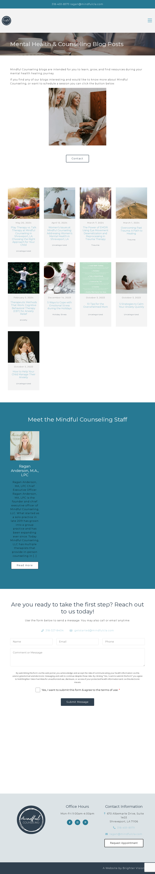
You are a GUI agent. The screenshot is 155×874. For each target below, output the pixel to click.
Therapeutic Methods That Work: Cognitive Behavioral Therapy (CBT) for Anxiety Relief (23, 308)
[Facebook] (69, 822)
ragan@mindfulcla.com (86, 4)
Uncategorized (23, 251)
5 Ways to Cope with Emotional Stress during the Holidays (59, 305)
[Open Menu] (150, 20)
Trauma (95, 245)
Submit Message (77, 702)
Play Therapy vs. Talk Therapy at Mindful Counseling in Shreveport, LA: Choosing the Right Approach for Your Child (23, 236)
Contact (77, 158)
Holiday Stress (60, 314)
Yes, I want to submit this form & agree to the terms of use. (81, 689)
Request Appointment (124, 843)
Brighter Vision (134, 868)
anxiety (23, 320)
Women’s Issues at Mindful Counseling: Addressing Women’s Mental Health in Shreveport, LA (59, 233)
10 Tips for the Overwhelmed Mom (95, 305)
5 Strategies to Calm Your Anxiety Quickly (131, 305)
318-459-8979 (60, 4)
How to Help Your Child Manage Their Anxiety (23, 374)
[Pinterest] (85, 822)
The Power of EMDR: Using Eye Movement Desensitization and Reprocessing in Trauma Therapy (95, 233)
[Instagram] (77, 822)
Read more (25, 565)
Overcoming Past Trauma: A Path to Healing (131, 230)
